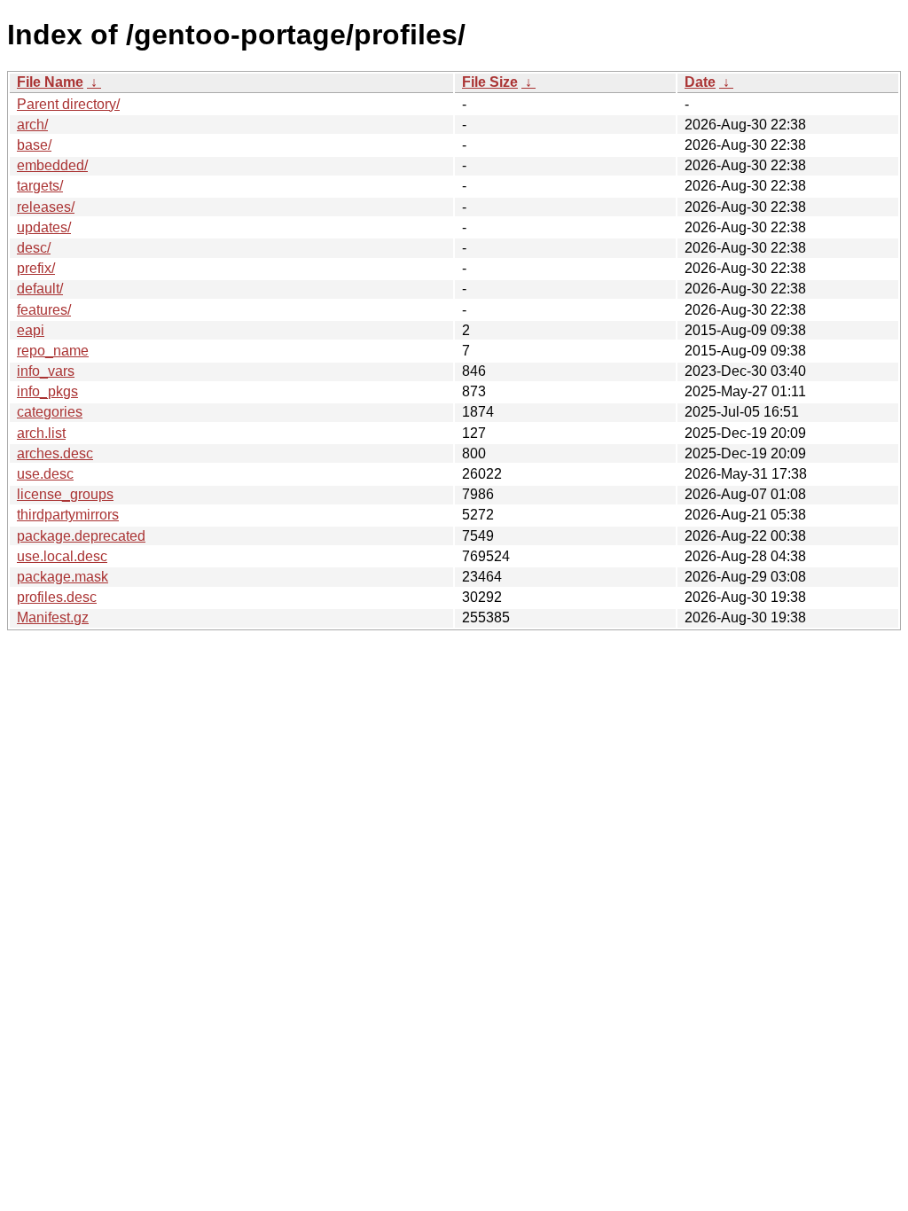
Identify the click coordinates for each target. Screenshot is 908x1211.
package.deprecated (81, 535)
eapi (30, 330)
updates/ (44, 227)
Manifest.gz (53, 617)
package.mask (62, 576)
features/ (44, 309)
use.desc (45, 473)
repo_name (53, 350)
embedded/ (52, 165)
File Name (50, 82)
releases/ (45, 207)
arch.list (41, 433)
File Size (490, 82)
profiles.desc (57, 597)
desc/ (34, 247)
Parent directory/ (68, 104)
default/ (40, 288)
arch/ (32, 124)
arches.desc (55, 453)
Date (700, 82)
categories (49, 411)
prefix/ (36, 268)
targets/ (40, 185)
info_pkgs (47, 391)
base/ (34, 144)
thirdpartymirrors (68, 514)
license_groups (65, 494)
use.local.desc (62, 556)
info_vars (45, 371)
